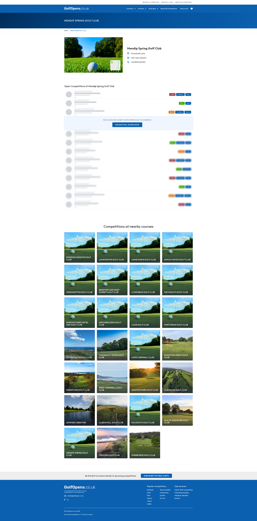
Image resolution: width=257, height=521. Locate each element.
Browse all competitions (151, 2)
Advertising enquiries (181, 493)
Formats (141, 9)
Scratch (162, 495)
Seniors (149, 498)
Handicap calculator (181, 495)
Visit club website (138, 58)
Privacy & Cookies (87, 514)
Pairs (148, 495)
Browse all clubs (167, 2)
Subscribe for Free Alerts (156, 476)
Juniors (149, 501)
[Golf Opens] (76, 8)
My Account (184, 9)
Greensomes (164, 493)
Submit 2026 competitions (183, 2)
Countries (129, 9)
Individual (150, 490)
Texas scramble (165, 490)
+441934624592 (138, 62)
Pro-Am (162, 498)
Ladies (149, 504)
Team (149, 493)
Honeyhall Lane (138, 53)
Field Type (152, 9)
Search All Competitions (169, 9)
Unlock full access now (127, 125)
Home (66, 30)
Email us (177, 498)
